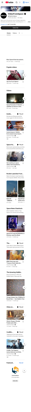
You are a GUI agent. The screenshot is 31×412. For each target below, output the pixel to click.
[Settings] (20, 2)
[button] (22, 33)
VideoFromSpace (10, 135)
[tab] (9, 33)
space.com (4, 24)
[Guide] (2, 2)
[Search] (17, 2)
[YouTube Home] (9, 2)
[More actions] (23, 81)
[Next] (24, 75)
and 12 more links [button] (12, 24)
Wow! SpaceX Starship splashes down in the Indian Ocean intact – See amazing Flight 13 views (16, 59)
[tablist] (15, 33)
